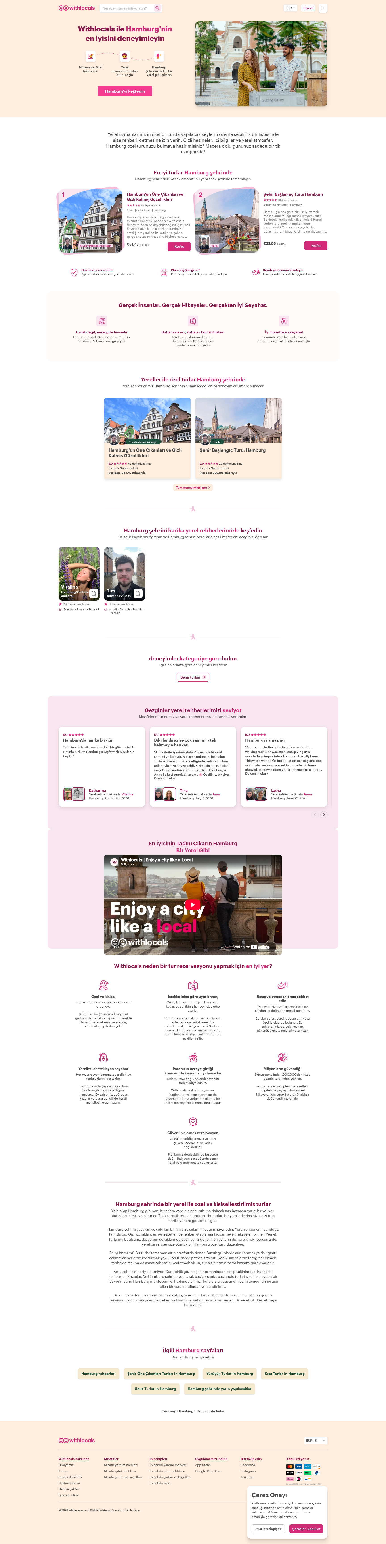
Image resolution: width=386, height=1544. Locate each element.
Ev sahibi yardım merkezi (168, 1465)
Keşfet (179, 246)
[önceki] (315, 814)
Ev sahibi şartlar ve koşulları (170, 1477)
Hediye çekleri (69, 1489)
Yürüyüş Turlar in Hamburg (229, 1373)
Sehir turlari (192, 677)
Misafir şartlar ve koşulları (123, 1477)
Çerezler (117, 1510)
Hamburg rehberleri (98, 1373)
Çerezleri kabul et (306, 1529)
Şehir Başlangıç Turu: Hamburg (233, 450)
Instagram (248, 1471)
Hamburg (186, 1411)
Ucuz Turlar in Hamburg (155, 1389)
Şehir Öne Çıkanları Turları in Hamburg (161, 1373)
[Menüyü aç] (323, 8)
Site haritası (132, 1510)
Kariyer (64, 1471)
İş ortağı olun (68, 1495)
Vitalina (127, 794)
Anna (217, 794)
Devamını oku (164, 778)
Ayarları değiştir (268, 1529)
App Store (202, 1465)
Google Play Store (208, 1471)
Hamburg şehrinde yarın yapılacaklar (220, 1389)
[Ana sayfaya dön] (77, 8)
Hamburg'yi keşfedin (125, 91)
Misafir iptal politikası (120, 1471)
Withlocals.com (78, 1510)
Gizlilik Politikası (100, 1510)
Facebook (248, 1465)
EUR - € (311, 1440)
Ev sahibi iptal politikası (167, 1471)
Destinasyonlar (69, 1483)
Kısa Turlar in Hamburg (285, 1373)
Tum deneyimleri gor (191, 487)
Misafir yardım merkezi (121, 1465)
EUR (289, 8)
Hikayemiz (66, 1465)
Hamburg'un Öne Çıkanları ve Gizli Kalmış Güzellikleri (145, 452)
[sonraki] (323, 814)
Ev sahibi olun (160, 1483)
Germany (169, 1411)
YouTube (247, 1477)
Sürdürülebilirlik (70, 1477)
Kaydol (308, 8)
